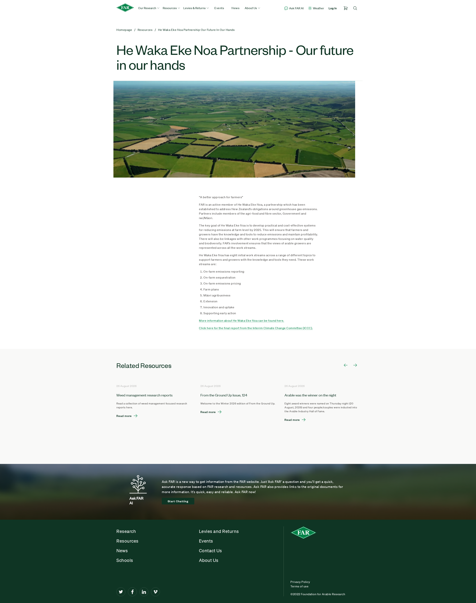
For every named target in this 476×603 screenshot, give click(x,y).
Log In (333, 8)
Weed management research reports (144, 395)
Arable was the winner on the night (310, 395)
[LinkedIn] (143, 591)
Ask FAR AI (296, 8)
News (235, 8)
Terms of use (299, 586)
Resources (127, 540)
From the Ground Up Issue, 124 (223, 395)
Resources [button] (170, 8)
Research (126, 531)
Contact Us (210, 550)
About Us (208, 560)
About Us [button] (251, 8)
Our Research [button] (147, 8)
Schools (124, 560)
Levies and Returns (219, 531)
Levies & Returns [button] (194, 8)
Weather (318, 8)
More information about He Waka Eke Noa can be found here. (241, 320)
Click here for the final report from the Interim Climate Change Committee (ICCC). (256, 328)
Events (219, 8)
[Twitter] (120, 591)
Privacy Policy (300, 582)
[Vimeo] (155, 591)
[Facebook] (132, 591)
